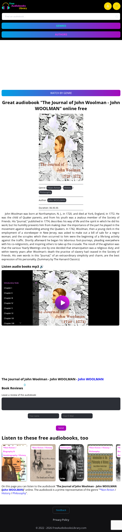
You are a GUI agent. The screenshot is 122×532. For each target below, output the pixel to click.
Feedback (61, 510)
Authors (61, 34)
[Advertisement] (61, 68)
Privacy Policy (61, 520)
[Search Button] (116, 16)
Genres (61, 26)
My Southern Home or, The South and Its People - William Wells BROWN (43, 452)
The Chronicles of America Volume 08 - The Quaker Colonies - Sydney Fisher (14, 452)
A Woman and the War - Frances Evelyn (71, 449)
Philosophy (45, 192)
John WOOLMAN (56, 200)
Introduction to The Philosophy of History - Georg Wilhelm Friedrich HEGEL (99, 453)
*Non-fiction (53, 187)
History (67, 187)
